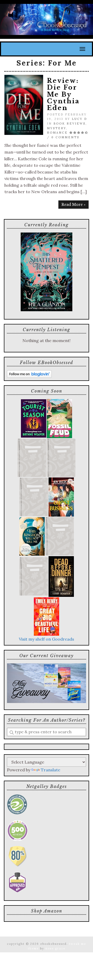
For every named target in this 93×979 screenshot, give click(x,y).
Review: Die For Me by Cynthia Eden (63, 94)
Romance (57, 132)
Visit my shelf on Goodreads (46, 639)
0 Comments (65, 137)
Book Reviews (69, 123)
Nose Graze (55, 948)
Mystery (56, 128)
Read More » (73, 204)
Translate (50, 769)
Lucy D (79, 119)
